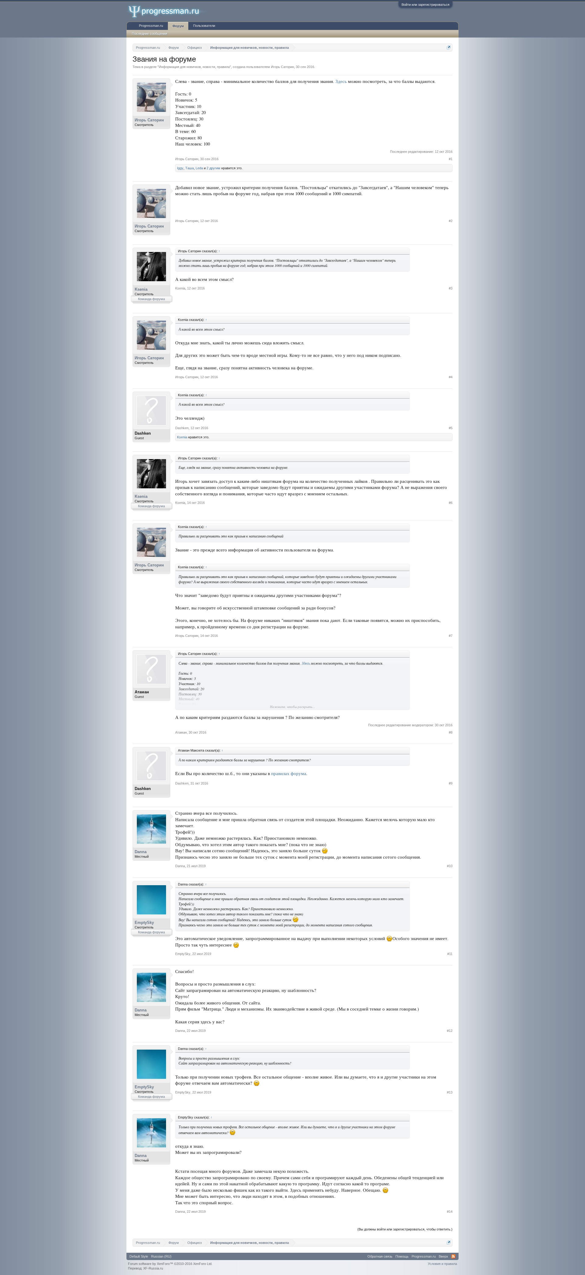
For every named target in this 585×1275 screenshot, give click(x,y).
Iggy (180, 168)
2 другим (213, 168)
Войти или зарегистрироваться (425, 4)
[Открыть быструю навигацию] (449, 47)
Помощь (402, 1256)
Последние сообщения (149, 33)
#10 (449, 866)
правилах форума (288, 773)
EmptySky (144, 922)
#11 (449, 954)
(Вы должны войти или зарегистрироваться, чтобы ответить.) (404, 1229)
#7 (450, 636)
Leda (199, 168)
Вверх (443, 1256)
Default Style (138, 1256)
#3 (450, 288)
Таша (189, 168)
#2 (450, 221)
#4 (450, 377)
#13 (449, 1092)
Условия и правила (442, 1264)
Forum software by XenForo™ (170, 1264)
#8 (450, 732)
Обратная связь (379, 1256)
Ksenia (141, 289)
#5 (450, 428)
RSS (453, 1256)
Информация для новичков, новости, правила (194, 67)
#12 (449, 1031)
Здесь (341, 81)
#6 (450, 503)
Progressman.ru (151, 25)
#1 (450, 159)
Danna (141, 851)
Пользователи (204, 25)
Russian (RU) (161, 1256)
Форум (178, 26)
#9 (450, 783)
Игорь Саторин (282, 67)
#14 (449, 1211)
